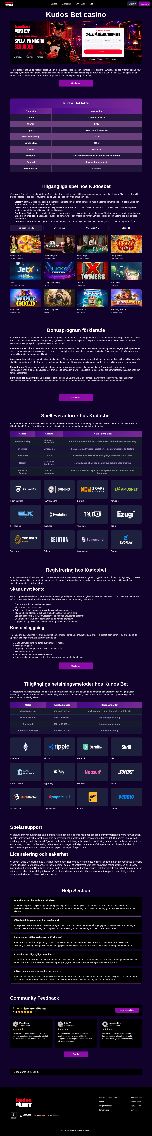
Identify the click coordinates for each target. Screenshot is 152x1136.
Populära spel (24, 228)
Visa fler (76, 1054)
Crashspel (90, 228)
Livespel (57, 228)
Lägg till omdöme (127, 1010)
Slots (124, 228)
